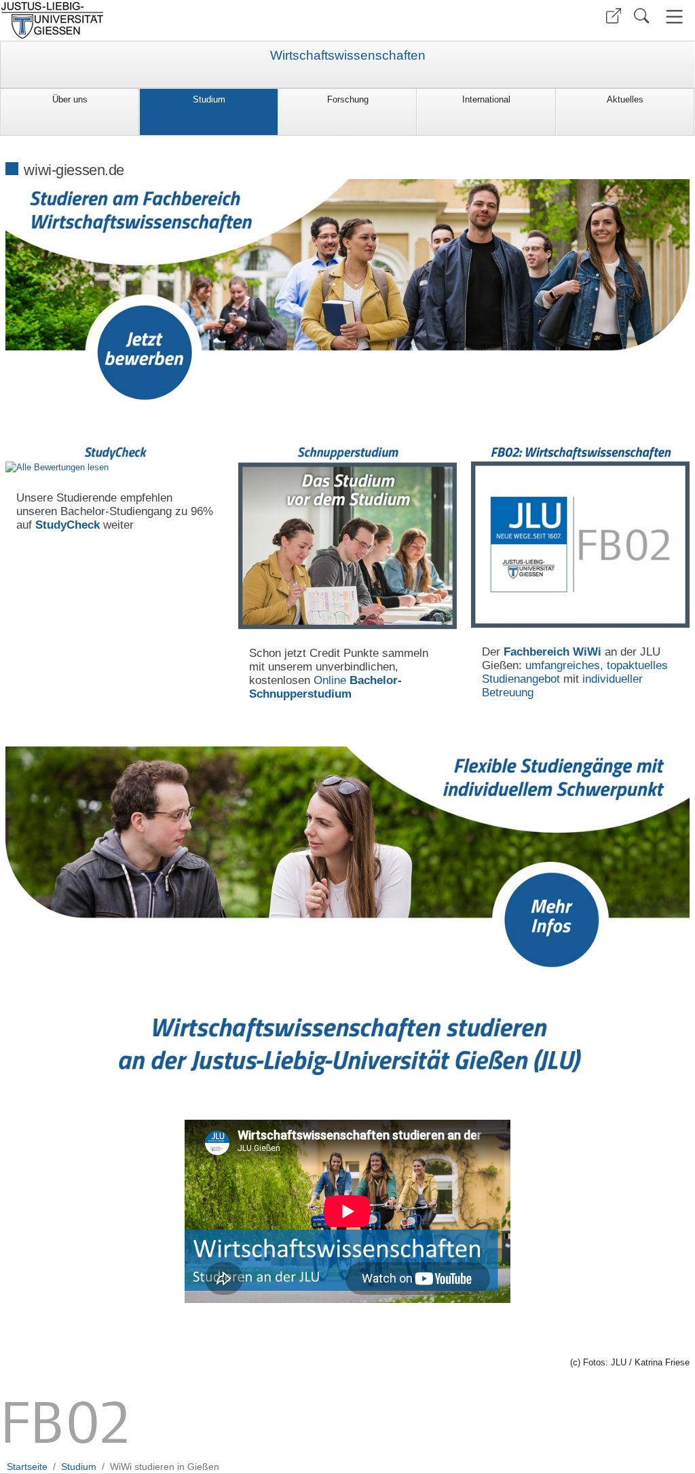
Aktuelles (625, 99)
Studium (209, 99)
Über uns (70, 99)
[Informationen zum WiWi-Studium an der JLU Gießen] (347, 857)
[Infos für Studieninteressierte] (580, 544)
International (486, 99)
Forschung (348, 99)
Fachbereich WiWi (552, 651)
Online (325, 687)
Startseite (27, 1466)
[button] (613, 16)
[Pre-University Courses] (347, 545)
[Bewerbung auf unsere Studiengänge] (347, 290)
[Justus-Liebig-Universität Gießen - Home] (172, 20)
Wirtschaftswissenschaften (348, 56)
